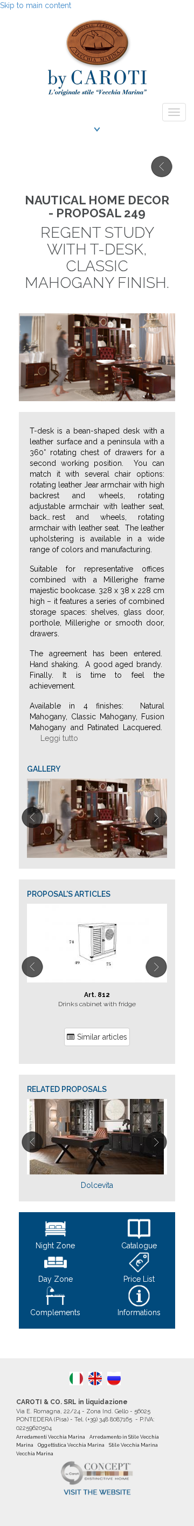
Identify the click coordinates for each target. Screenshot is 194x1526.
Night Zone (55, 1245)
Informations (139, 1312)
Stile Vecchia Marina (133, 1445)
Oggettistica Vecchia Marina (71, 1445)
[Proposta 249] (76, 1378)
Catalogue (139, 1245)
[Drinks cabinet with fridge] (97, 943)
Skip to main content (35, 5)
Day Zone (55, 1279)
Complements (55, 1312)
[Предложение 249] (114, 1378)
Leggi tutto (59, 738)
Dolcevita (97, 1185)
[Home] (97, 55)
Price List (139, 1279)
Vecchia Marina (34, 1453)
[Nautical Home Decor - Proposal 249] (97, 818)
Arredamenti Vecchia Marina (50, 1437)
